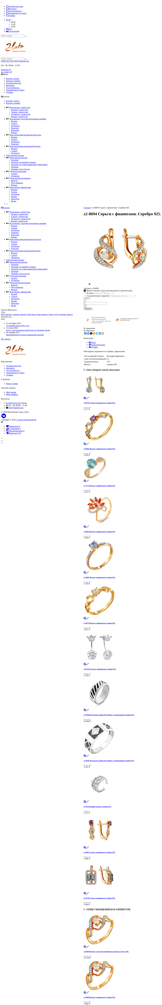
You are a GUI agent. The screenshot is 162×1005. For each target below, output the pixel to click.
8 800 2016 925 (7, 61)
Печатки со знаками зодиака (23, 162)
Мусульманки (17, 183)
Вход (10, 29)
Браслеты (15, 130)
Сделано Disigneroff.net (26, 420)
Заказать (88, 309)
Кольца (14, 121)
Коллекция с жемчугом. (20, 107)
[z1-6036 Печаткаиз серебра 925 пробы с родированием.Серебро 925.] (122, 738)
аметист (23, 314)
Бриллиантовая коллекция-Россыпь (25, 146)
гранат (51, 314)
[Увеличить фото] (85, 398)
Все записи (6, 339)
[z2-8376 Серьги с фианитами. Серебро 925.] (122, 385)
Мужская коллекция (18, 158)
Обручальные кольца (15, 155)
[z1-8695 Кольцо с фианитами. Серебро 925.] (122, 555)
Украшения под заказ (17, 13)
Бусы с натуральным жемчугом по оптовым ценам (28, 330)
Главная (87, 208)
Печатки (14, 160)
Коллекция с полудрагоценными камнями (28, 119)
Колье (13, 201)
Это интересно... (15, 11)
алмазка (16, 314)
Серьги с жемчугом (19, 112)
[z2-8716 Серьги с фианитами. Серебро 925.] (122, 876)
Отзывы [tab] (94, 347)
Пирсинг (15, 128)
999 (2, 314)
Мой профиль (12, 394)
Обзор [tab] (93, 342)
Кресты (14, 180)
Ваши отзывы (12, 384)
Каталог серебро (13, 81)
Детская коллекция (18, 171)
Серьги (14, 123)
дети (56, 314)
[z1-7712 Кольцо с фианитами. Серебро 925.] (122, 468)
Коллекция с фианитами (20, 187)
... (7, 203)
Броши (14, 133)
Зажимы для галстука (20, 169)
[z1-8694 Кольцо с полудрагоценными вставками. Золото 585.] (122, 929)
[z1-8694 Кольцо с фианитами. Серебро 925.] (122, 975)
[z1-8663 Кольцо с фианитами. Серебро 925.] (122, 427)
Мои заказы (11, 392)
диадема (62, 314)
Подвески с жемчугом (20, 114)
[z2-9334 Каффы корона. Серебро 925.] (122, 784)
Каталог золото (12, 78)
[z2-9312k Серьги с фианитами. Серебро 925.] (122, 647)
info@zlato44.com (21, 61)
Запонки (14, 167)
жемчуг (69, 314)
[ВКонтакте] (3, 416)
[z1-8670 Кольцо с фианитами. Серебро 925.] (122, 601)
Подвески (15, 126)
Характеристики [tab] (98, 345)
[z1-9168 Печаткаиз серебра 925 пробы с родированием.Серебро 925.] (122, 693)
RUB (8, 20)
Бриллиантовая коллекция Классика (25, 135)
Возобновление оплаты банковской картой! (25, 335)
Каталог (6, 208)
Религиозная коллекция (20, 178)
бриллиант (32, 314)
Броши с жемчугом (19, 117)
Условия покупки (15, 6)
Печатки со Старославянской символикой (29, 164)
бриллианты (42, 314)
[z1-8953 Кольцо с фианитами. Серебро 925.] (122, 509)
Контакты (12, 9)
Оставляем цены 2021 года (17, 326)
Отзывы (11, 15)
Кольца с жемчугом (19, 110)
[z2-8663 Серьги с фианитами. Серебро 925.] (122, 830)
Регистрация (13, 31)
